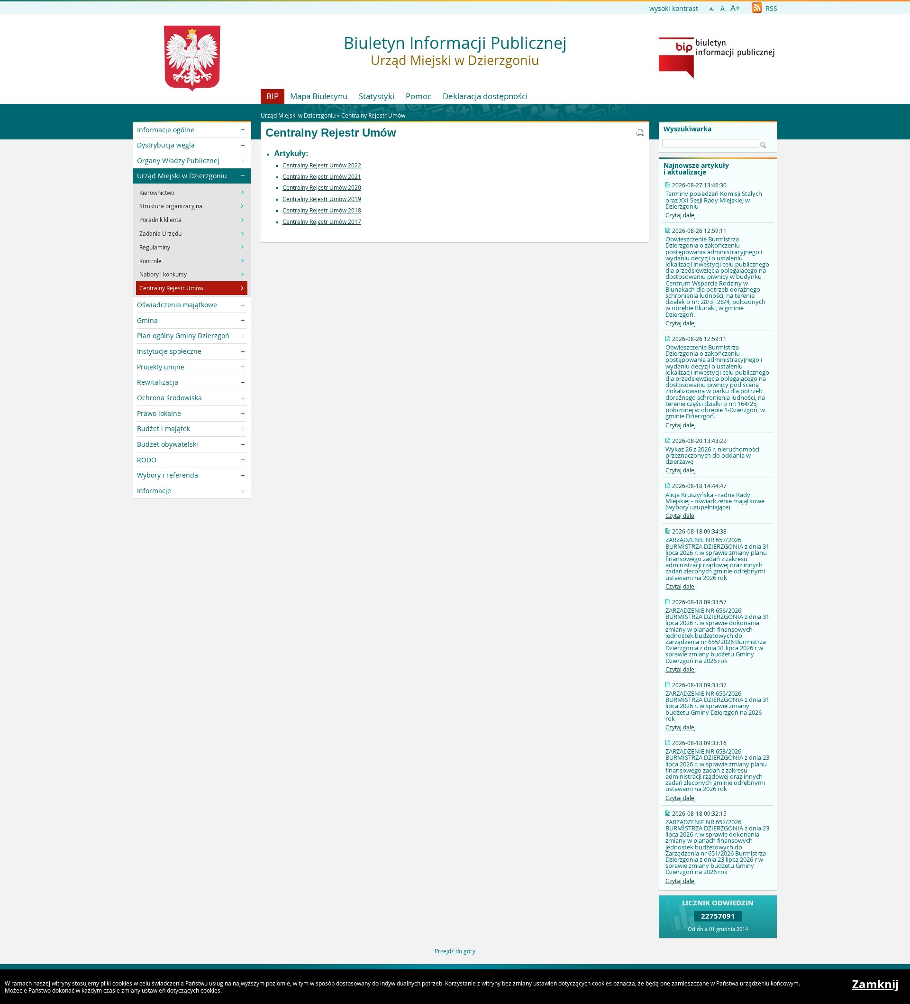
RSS (770, 8)
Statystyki (376, 96)
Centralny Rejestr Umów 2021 (321, 176)
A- (712, 8)
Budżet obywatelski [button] (167, 444)
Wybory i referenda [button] (167, 474)
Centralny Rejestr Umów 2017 (321, 221)
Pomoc (418, 96)
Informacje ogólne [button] (165, 129)
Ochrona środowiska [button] (169, 397)
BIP (272, 96)
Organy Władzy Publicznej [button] (178, 160)
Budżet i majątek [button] (163, 428)
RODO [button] (146, 459)
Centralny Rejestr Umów (373, 115)
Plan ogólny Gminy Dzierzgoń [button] (183, 335)
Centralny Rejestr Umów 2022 (321, 165)
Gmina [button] (147, 320)
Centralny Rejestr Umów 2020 (321, 187)
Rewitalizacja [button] (157, 382)
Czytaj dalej (680, 215)
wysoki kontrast (673, 8)
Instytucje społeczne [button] (169, 351)
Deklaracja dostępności (485, 96)
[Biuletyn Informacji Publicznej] (716, 76)
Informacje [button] (154, 490)
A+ (735, 7)
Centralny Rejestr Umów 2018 (321, 210)
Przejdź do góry (455, 951)
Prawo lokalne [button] (159, 413)
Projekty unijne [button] (160, 366)
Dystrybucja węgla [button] (166, 144)
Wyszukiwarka (687, 129)
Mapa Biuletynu (318, 96)
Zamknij (875, 984)
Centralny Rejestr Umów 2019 (321, 199)
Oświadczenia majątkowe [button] (177, 304)
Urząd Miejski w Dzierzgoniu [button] (182, 175)
